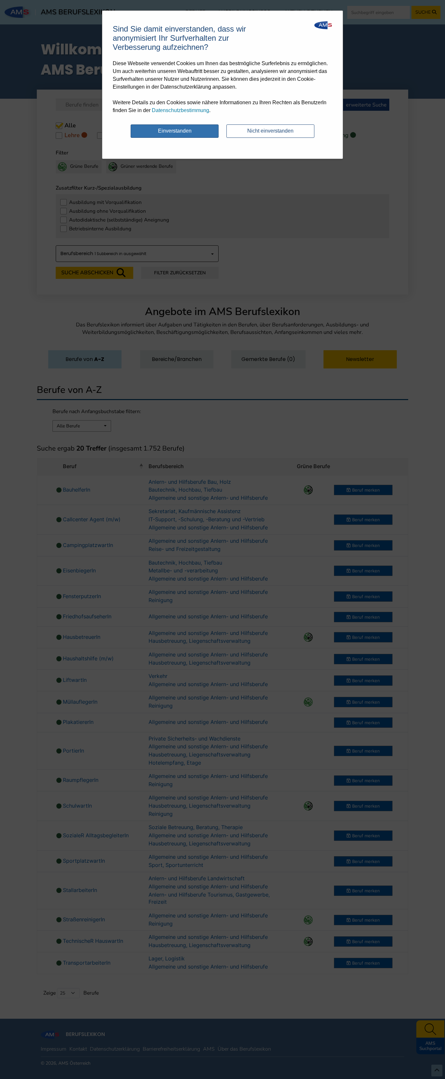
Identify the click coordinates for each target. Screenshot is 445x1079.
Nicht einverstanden (270, 131)
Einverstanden (175, 131)
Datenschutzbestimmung (180, 110)
